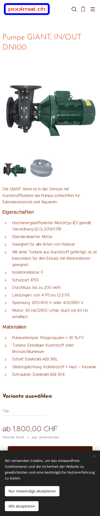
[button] (73, 9)
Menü (93, 9)
